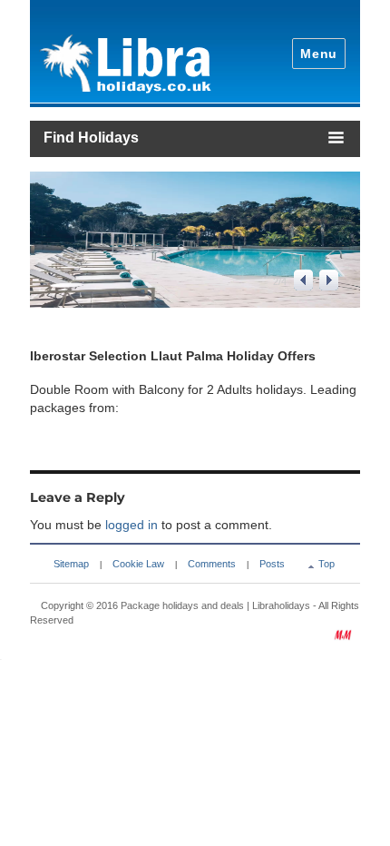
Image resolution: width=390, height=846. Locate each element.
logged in (131, 524)
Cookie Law (138, 563)
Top (326, 563)
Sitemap (71, 563)
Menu (318, 53)
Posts (272, 563)
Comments (212, 563)
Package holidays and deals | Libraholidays (215, 605)
